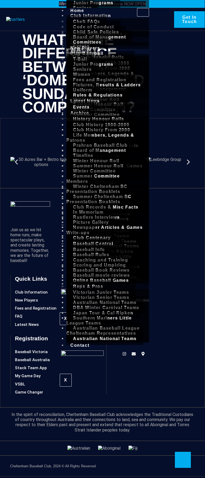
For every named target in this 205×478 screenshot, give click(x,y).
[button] (16, 162)
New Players (85, 48)
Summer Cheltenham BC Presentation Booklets (99, 199)
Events (81, 107)
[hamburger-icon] (143, 12)
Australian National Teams (105, 338)
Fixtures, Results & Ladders (107, 85)
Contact (79, 345)
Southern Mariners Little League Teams (99, 320)
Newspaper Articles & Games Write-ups (104, 230)
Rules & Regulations (98, 95)
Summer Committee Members (93, 178)
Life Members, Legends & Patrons (100, 137)
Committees (87, 42)
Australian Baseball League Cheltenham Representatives (103, 331)
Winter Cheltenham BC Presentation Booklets (97, 189)
